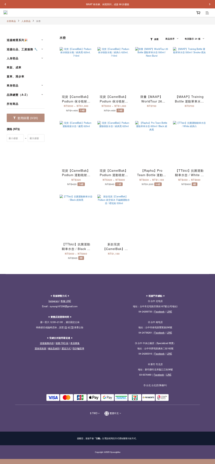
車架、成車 (14, 67)
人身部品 (26, 21)
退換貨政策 (40, 348)
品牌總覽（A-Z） (18, 95)
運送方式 (66, 348)
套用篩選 (27, 118)
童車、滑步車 (15, 76)
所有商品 (12, 104)
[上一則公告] (5, 4)
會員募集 (75, 343)
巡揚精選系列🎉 (17, 40)
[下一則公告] (210, 4)
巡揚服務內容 (47, 343)
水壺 (38, 21)
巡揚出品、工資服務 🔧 (22, 49)
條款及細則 (54, 348)
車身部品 (12, 85)
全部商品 (11, 21)
